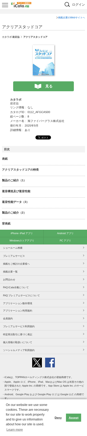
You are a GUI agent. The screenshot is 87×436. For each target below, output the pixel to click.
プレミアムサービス (14, 256)
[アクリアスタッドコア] (43, 47)
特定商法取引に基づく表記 (17, 334)
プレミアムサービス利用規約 (19, 326)
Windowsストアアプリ (22, 240)
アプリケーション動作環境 (17, 303)
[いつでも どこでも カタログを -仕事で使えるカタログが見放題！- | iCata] (21, 4)
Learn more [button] (14, 429)
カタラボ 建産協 (11, 37)
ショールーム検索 (12, 247)
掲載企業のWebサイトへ (71, 17)
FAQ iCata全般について (16, 287)
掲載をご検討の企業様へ (16, 263)
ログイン (78, 4)
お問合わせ (9, 279)
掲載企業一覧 (10, 271)
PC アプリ (65, 240)
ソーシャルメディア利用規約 (19, 350)
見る (49, 86)
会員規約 (8, 318)
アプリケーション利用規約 (17, 310)
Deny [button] (58, 417)
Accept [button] (74, 417)
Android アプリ (65, 233)
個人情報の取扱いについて (17, 342)
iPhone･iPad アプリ (22, 233)
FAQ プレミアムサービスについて (21, 295)
